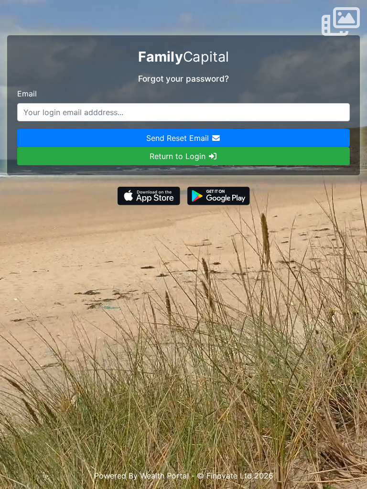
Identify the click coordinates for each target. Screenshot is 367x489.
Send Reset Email (178, 138)
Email (27, 93)
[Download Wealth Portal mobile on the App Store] (150, 195)
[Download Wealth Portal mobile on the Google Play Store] (218, 195)
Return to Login (179, 156)
